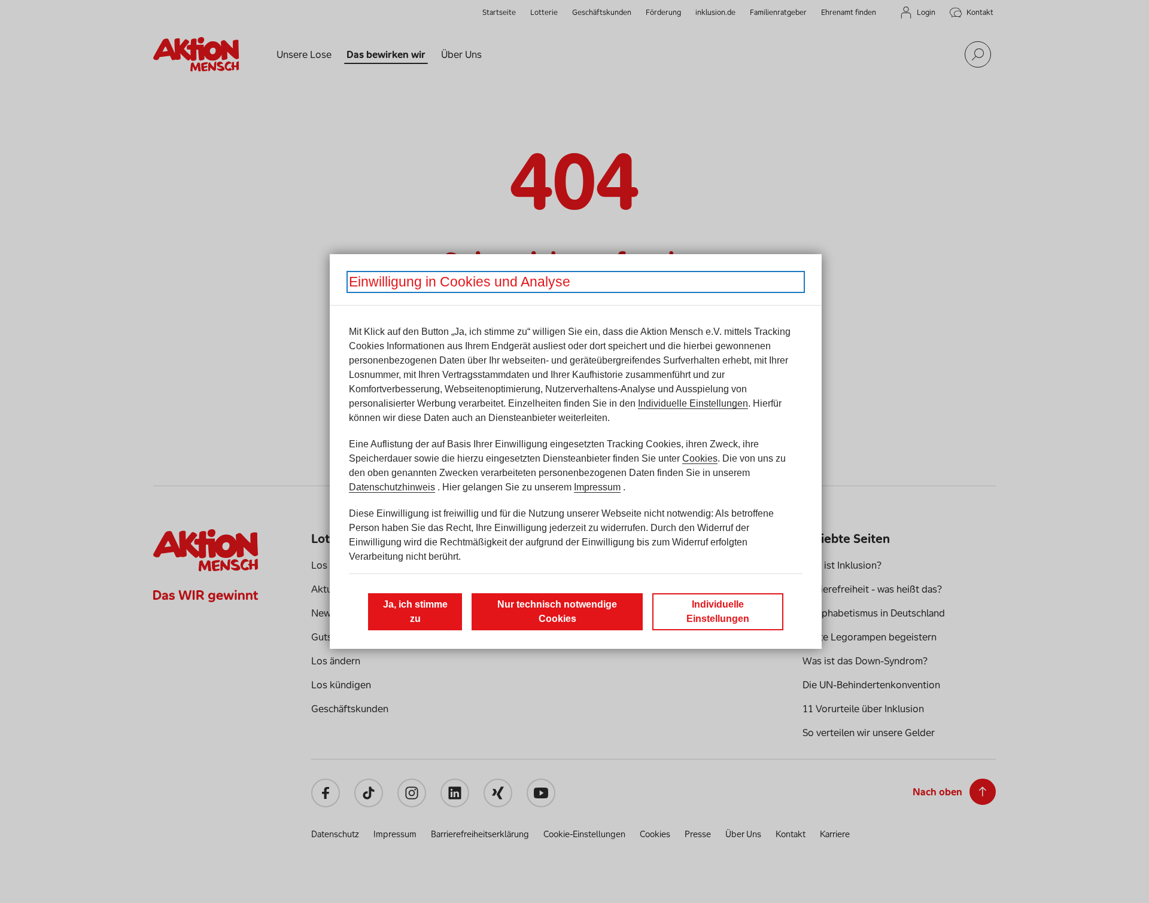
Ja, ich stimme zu (415, 611)
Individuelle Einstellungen (693, 403)
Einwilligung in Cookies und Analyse (459, 281)
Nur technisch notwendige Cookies (557, 611)
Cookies (700, 458)
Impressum (597, 487)
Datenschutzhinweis (392, 487)
